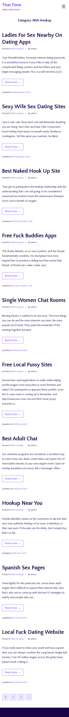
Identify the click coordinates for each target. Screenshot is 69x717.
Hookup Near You (22, 503)
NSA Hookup (17, 49)
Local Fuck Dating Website (33, 632)
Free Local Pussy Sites (27, 365)
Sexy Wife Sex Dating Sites (33, 107)
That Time (11, 5)
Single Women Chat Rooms (33, 300)
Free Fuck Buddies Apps (29, 236)
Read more (14, 83)
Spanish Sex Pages (23, 568)
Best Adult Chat (19, 439)
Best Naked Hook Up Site (31, 171)
